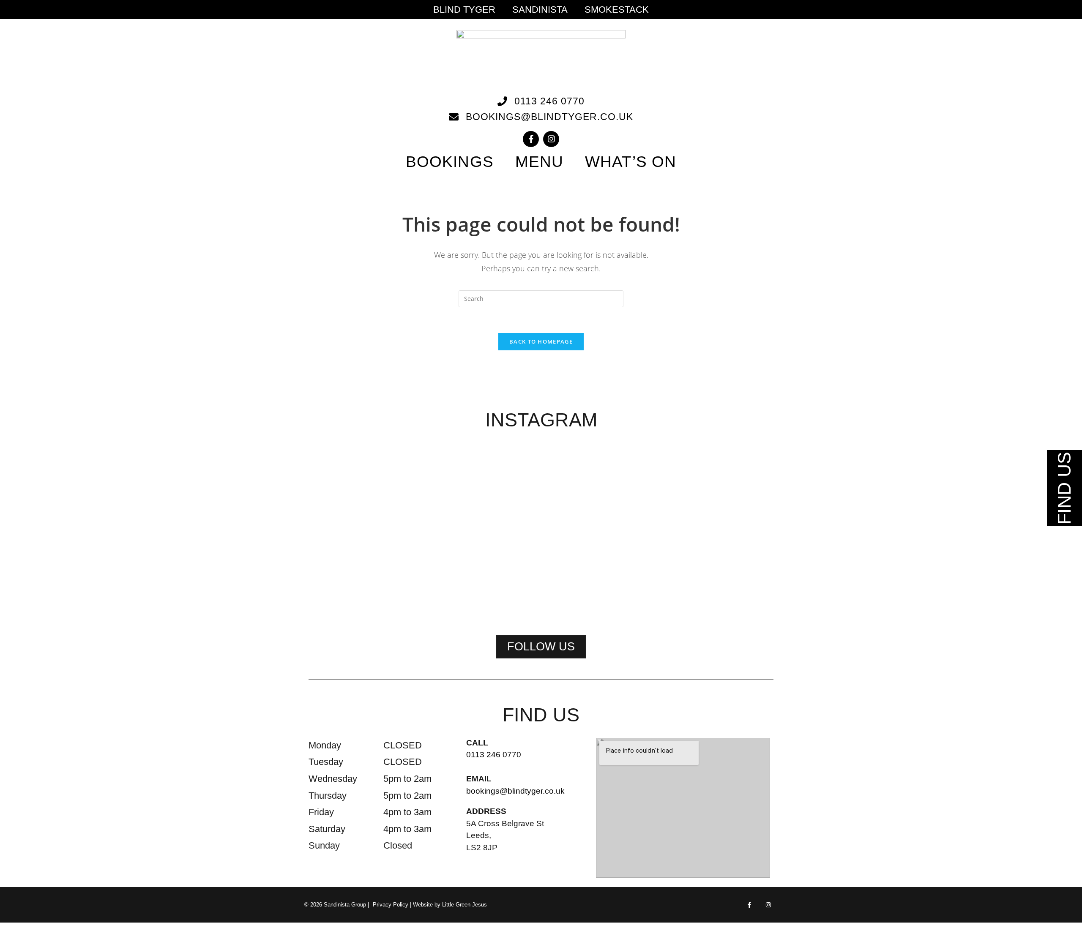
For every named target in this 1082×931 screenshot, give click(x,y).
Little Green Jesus (464, 904)
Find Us (1064, 488)
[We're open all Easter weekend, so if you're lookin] (541, 532)
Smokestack (617, 9)
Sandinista (540, 9)
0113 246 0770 (493, 754)
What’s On (630, 161)
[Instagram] (551, 139)
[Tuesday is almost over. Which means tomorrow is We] (728, 489)
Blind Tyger (464, 9)
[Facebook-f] (531, 139)
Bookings (450, 161)
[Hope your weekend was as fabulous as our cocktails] (447, 495)
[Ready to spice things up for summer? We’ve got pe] (353, 484)
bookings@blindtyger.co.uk (515, 790)
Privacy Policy (390, 904)
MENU (539, 161)
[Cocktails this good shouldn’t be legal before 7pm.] (635, 500)
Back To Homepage (541, 341)
